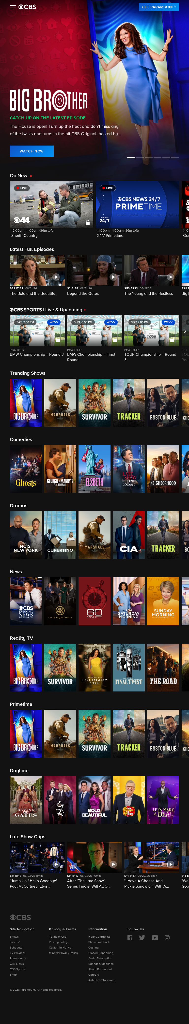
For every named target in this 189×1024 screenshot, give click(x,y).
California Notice (60, 947)
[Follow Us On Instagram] (167, 937)
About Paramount (100, 969)
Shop (13, 974)
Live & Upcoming (62, 309)
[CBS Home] (20, 917)
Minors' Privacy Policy (63, 953)
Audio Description (100, 958)
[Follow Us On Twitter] (142, 937)
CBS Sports (17, 969)
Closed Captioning (100, 953)
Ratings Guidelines (101, 964)
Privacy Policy (58, 942)
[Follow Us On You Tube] (155, 937)
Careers (93, 974)
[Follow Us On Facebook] (129, 937)
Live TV (15, 942)
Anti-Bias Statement (101, 980)
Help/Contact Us (99, 936)
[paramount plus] (27, 6)
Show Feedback (99, 942)
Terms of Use (57, 936)
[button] (12, 7)
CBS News (17, 964)
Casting (93, 947)
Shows (14, 936)
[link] (159, 7)
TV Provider (17, 953)
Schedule (16, 947)
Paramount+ (18, 958)
